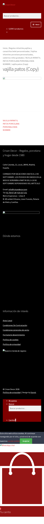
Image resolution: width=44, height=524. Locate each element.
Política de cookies (10, 339)
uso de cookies (14, 441)
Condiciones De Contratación (15, 325)
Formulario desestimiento (14, 335)
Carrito (12, 420)
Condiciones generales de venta (16, 330)
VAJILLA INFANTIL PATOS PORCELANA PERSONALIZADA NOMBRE (22, 60)
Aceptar (26, 441)
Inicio (5, 48)
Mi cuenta (13, 400)
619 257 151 (22, 192)
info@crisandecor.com (17, 189)
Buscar (11, 404)
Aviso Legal (7, 320)
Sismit (33, 392)
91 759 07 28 (11, 192)
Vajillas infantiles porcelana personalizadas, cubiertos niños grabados (20, 54)
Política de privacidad (12, 344)
